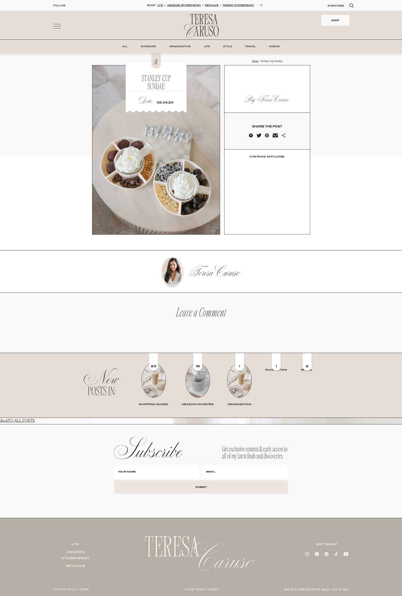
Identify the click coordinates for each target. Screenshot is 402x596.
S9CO (325, 589)
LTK (160, 5)
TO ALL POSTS (17, 421)
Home (255, 61)
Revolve (75, 566)
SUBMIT (201, 487)
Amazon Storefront (75, 555)
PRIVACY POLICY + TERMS (71, 589)
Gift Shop (326, 544)
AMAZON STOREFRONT (184, 5)
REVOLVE (211, 5)
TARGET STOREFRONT (238, 5)
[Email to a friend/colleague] (275, 136)
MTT (346, 589)
